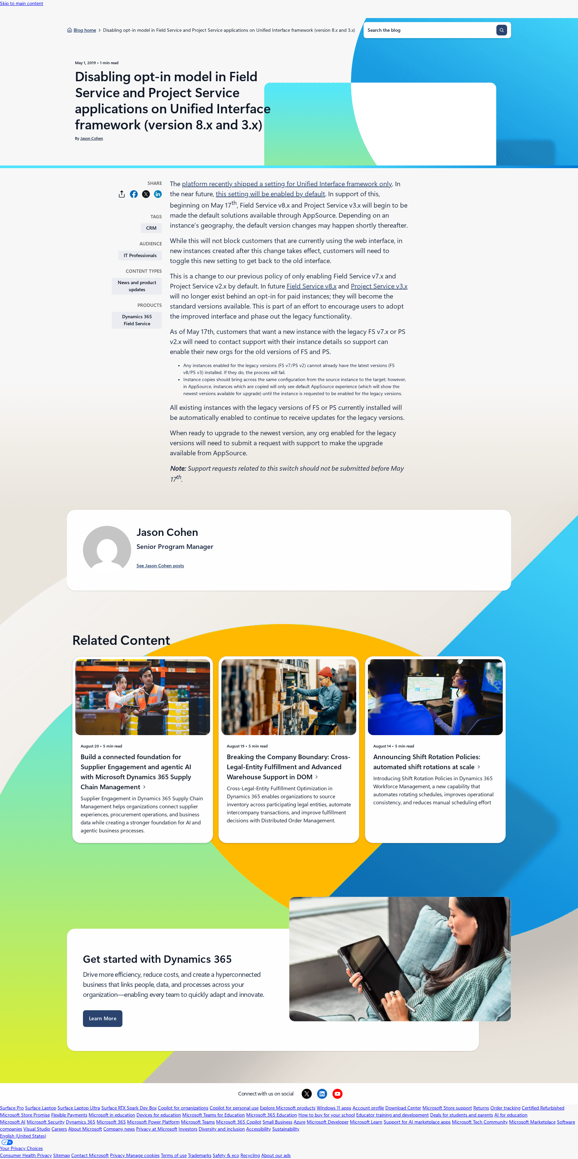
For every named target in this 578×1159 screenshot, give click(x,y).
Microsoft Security (46, 1122)
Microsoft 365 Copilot (238, 1122)
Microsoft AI (12, 1122)
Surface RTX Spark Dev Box (129, 1108)
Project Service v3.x (379, 286)
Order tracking (505, 1108)
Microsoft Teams (198, 1122)
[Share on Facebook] (134, 194)
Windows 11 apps (334, 1108)
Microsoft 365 (111, 1122)
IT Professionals (140, 255)
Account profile (368, 1108)
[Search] (501, 30)
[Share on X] (146, 194)
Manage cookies (143, 1155)
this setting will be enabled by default (270, 194)
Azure (299, 1122)
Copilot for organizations (183, 1108)
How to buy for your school (326, 1115)
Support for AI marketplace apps (417, 1122)
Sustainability (285, 1129)
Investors (188, 1129)
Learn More (102, 1019)
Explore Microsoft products (287, 1108)
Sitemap (61, 1155)
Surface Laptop (40, 1108)
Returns (481, 1108)
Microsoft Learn (366, 1122)
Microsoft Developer (328, 1122)
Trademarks (199, 1155)
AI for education (510, 1115)
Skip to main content (21, 3)
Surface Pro (12, 1108)
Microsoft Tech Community (480, 1122)
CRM (151, 228)
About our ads (276, 1155)
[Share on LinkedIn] (158, 194)
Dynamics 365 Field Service (137, 320)
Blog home (85, 30)
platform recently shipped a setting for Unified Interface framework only (287, 184)
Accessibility (258, 1129)
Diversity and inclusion (222, 1129)
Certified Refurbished (543, 1108)
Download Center (403, 1108)
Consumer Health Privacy (26, 1155)
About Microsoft (85, 1129)
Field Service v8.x (311, 286)
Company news (119, 1129)
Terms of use (174, 1155)
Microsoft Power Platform (153, 1122)
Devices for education (158, 1115)
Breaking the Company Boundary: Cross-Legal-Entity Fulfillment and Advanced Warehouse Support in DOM (289, 767)
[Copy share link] (122, 194)
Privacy (118, 1155)
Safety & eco (226, 1155)
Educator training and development (392, 1115)
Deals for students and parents (461, 1115)
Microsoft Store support (447, 1108)
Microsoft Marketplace (532, 1122)
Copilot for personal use (234, 1108)
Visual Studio (36, 1129)
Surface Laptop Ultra (79, 1108)
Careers (59, 1129)
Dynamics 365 (80, 1122)
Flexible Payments (69, 1115)
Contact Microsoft (90, 1155)
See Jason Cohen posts (160, 565)
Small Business (277, 1122)
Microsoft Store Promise (25, 1115)
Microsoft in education (112, 1115)
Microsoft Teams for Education (213, 1115)
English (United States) (23, 1136)
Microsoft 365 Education (271, 1115)
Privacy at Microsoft (156, 1129)
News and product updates (137, 286)
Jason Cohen (91, 138)
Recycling (250, 1155)
